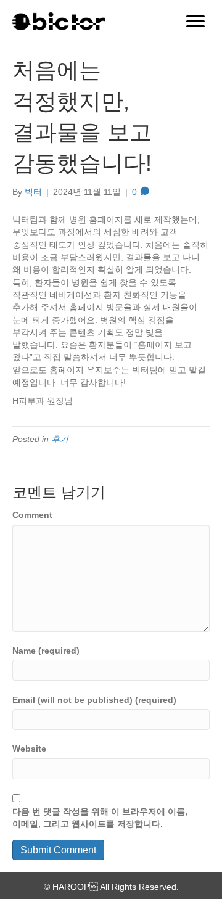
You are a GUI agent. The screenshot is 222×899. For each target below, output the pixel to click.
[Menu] (195, 21)
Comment (32, 515)
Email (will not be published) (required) (94, 700)
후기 (59, 439)
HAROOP (70, 887)
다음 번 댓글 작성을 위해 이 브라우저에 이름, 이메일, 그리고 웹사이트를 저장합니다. (99, 818)
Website (29, 748)
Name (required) (46, 650)
